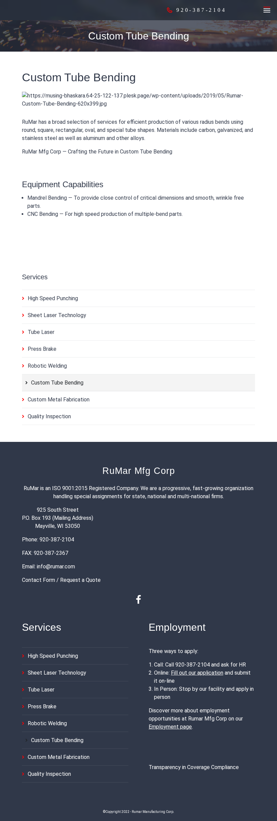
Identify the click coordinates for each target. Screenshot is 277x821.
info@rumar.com (56, 566)
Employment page (170, 727)
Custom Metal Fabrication (59, 399)
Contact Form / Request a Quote (61, 580)
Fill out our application (197, 673)
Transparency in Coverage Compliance (194, 767)
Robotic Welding (47, 366)
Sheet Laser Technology (57, 315)
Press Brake (42, 349)
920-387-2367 (51, 553)
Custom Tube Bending (57, 382)
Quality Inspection (49, 416)
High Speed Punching (53, 298)
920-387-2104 (57, 539)
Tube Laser (41, 332)
